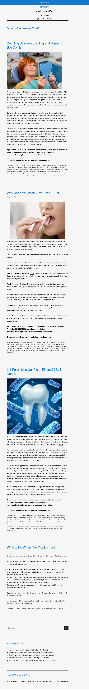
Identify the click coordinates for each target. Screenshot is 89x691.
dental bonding (55, 169)
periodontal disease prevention (34, 526)
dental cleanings (52, 520)
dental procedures (43, 171)
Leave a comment (49, 176)
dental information (31, 171)
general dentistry (62, 348)
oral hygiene (46, 174)
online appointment (20, 574)
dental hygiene (20, 171)
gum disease (27, 524)
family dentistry (52, 348)
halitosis (9, 350)
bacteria (54, 344)
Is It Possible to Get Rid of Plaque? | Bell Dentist (34, 371)
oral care (31, 174)
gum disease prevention (39, 524)
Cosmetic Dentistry (27, 165)
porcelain (48, 128)
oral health (38, 174)
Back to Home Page (44, 10)
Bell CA (49, 167)
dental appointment (21, 465)
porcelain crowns (58, 608)
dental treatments (55, 171)
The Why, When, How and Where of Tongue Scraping (49, 681)
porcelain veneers (56, 174)
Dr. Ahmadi (18, 348)
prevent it (42, 244)
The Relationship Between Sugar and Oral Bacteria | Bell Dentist (31, 652)
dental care (64, 169)
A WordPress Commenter (18, 681)
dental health (11, 171)
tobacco (57, 350)
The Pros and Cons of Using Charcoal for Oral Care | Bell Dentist (32, 660)
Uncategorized (25, 608)
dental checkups (41, 520)
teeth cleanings (45, 528)
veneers (39, 176)
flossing (9, 524)
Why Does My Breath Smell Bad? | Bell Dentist (33, 194)
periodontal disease (18, 526)
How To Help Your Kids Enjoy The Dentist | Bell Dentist (28, 650)
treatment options (35, 102)
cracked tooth (35, 608)
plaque (61, 444)
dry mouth (42, 348)
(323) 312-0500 (44, 18)
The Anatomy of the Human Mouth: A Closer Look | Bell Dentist (31, 655)
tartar (38, 528)
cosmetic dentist (12, 169)
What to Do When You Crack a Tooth (31, 547)
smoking (51, 350)
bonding (62, 167)
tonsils (32, 273)
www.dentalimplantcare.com (21, 155)
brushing (49, 517)
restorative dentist (12, 611)
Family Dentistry (28, 167)
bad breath (60, 344)
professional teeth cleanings (21, 528)
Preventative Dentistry (42, 344)
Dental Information (60, 165)
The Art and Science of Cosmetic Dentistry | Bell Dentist (29, 657)
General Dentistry (39, 167)
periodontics (48, 526)
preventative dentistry (41, 350)
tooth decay (54, 528)
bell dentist (55, 167)
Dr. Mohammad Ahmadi (14, 167)
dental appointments (21, 520)
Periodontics (28, 517)
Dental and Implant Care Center (43, 165)
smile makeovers (19, 176)
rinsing (33, 528)
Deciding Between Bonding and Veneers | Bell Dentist (35, 45)
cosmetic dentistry (23, 169)
